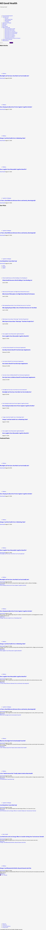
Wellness (4, 25)
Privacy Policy (5, 927)
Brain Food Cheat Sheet (9, 29)
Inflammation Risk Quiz (7, 39)
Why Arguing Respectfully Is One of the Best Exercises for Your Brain (16, 305)
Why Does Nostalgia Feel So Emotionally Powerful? (10, 714)
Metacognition (8, 20)
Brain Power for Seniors (9, 34)
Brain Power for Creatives (10, 31)
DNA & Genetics (5, 40)
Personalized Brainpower (7, 15)
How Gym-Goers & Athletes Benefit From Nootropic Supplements (16, 375)
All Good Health (8, 3)
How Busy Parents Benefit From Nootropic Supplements (14, 347)
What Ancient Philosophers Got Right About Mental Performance (15, 291)
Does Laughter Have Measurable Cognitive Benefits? (13, 169)
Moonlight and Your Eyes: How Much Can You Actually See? (14, 76)
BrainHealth (2, 78)
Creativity (7, 21)
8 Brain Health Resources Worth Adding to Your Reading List (14, 277)
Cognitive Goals (5, 16)
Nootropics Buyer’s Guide (10, 28)
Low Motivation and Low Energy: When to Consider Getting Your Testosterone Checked (18, 810)
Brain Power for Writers (9, 37)
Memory (6, 18)
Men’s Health (5, 26)
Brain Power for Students (10, 35)
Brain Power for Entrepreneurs (11, 32)
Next (6, 875)
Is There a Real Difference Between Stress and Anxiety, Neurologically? (18, 200)
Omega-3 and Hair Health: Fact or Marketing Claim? (12, 138)
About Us (4, 923)
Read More (2, 584)
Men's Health (5, 834)
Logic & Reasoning (8, 19)
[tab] (3, 265)
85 (4, 875)
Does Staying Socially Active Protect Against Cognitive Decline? (16, 107)
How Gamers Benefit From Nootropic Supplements (12, 361)
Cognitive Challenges (6, 22)
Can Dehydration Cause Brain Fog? (8, 261)
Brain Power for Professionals (11, 33)
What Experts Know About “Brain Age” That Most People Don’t (15, 319)
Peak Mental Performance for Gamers (12, 38)
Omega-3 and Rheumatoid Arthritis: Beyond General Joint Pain (13, 842)
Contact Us (4, 925)
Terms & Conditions (6, 926)
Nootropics (4, 24)
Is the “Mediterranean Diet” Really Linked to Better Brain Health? (13, 747)
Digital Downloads (6, 27)
